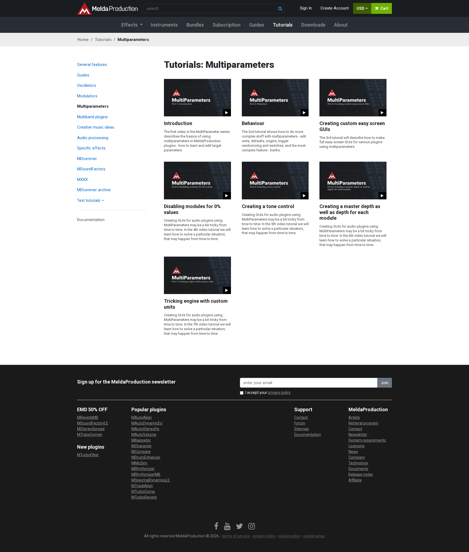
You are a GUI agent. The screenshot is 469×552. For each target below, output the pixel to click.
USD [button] (361, 8)
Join (384, 382)
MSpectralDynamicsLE (150, 480)
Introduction (178, 123)
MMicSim (139, 463)
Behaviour (253, 123)
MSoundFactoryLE (92, 423)
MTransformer (89, 434)
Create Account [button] (335, 8)
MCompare (141, 451)
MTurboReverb (144, 497)
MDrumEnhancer (145, 457)
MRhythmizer (143, 469)
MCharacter (141, 446)
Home (83, 39)
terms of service (236, 536)
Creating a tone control (268, 206)
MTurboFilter (88, 455)
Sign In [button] (306, 8)
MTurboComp (143, 491)
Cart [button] (384, 8)
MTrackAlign (142, 486)
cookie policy (289, 536)
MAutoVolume (143, 434)
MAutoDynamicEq (146, 423)
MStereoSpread (90, 429)
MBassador (141, 440)
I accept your (268, 392)
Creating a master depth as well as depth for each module (349, 212)
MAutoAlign (141, 417)
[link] (216, 526)
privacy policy (279, 392)
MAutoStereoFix (145, 429)
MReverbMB (87, 417)
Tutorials (103, 39)
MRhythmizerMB (145, 474)
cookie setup (314, 536)
